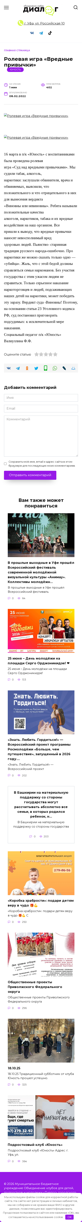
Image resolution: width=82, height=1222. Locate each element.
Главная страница (17, 50)
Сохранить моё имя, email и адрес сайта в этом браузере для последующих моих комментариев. (42, 463)
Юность (15, 69)
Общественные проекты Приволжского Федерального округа (35, 986)
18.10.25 (14, 1068)
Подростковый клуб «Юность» (35, 1144)
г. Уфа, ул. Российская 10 (44, 23)
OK (69, 1217)
